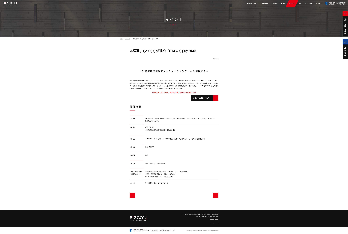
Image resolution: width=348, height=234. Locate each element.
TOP (121, 39)
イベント (127, 39)
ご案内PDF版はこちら (201, 98)
